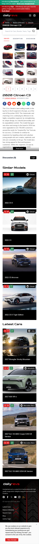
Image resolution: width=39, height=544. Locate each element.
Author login (7, 519)
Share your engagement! (25, 4)
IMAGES (6, 38)
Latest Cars (7, 507)
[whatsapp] (24, 104)
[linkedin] (28, 104)
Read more (19, 148)
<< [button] (4, 89)
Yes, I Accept (11, 540)
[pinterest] (9, 104)
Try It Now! (6, 11)
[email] (33, 104)
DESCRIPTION (18, 38)
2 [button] (12, 89)
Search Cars (7, 513)
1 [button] (8, 89)
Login (33, 158)
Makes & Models (19, 23)
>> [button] (35, 89)
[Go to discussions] (12, 174)
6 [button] (31, 89)
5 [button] (26, 89)
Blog (4, 516)
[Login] (34, 15)
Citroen (30, 23)
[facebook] (4, 104)
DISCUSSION (30, 38)
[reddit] (14, 104)
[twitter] (19, 104)
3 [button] (17, 89)
